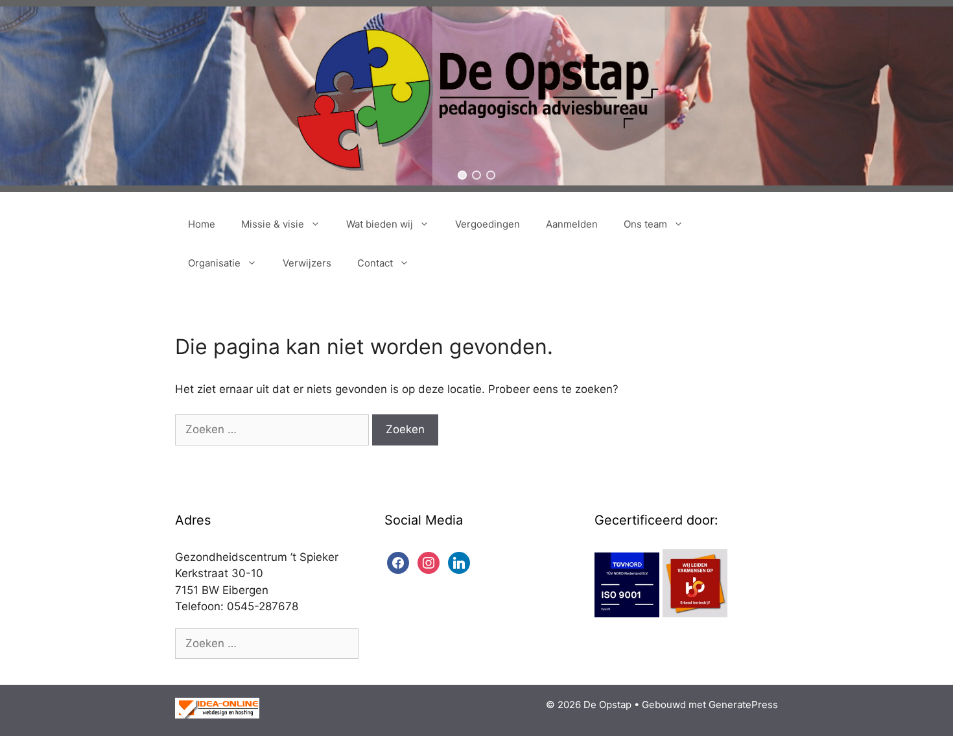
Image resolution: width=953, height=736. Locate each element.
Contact (375, 263)
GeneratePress (743, 704)
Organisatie (214, 263)
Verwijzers (307, 263)
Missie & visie (272, 224)
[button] (462, 175)
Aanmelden (572, 224)
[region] (476, 95)
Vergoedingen (487, 224)
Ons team (645, 224)
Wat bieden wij (379, 224)
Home (201, 224)
